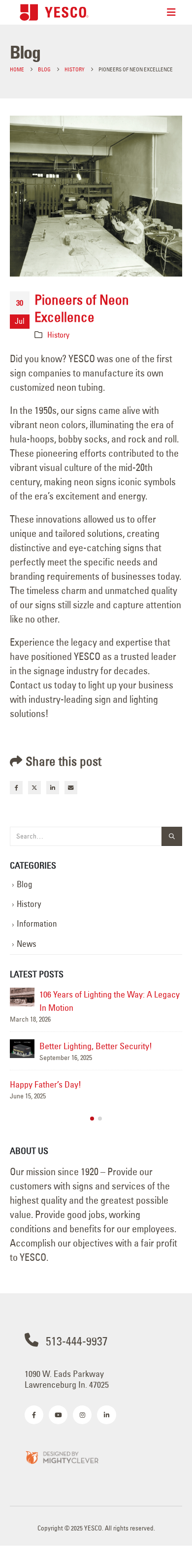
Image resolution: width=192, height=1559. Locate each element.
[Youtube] (58, 1414)
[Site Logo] (54, 12)
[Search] (171, 836)
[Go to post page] (22, 997)
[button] (92, 1118)
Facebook (16, 787)
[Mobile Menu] (171, 12)
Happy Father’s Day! (45, 1084)
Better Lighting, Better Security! (95, 1046)
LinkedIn (52, 787)
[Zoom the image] (61, 1457)
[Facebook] (34, 1414)
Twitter (34, 787)
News (26, 943)
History (58, 335)
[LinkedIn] (106, 1414)
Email (70, 787)
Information (37, 923)
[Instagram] (82, 1414)
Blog (24, 884)
